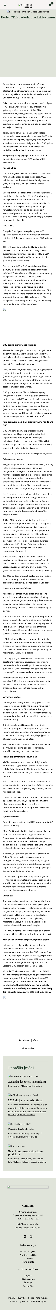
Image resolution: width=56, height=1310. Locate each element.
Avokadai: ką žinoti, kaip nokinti (27, 1081)
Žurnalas (28, 1282)
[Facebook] (25, 1236)
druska (11, 1136)
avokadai (37, 1086)
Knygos (28, 1275)
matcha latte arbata (36, 1111)
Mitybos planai (28, 1279)
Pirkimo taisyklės (28, 1251)
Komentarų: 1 (14, 1086)
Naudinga (27, 1086)
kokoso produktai (39, 1162)
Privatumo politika (28, 1255)
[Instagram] (31, 1236)
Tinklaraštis (28, 1286)
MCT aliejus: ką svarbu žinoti (25, 1100)
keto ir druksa (30, 1136)
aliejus (22, 1108)
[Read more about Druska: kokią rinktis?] (19, 1123)
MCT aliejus (13, 1114)
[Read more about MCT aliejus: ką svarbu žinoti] (23, 1095)
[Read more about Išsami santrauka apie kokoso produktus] (16, 1146)
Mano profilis (28, 1261)
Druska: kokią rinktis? (21, 1129)
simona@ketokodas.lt (33, 1215)
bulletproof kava (34, 1108)
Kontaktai (28, 1258)
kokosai (17, 1162)
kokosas (26, 1162)
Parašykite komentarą (18, 1104)
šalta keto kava (27, 1114)
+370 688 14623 (31, 1218)
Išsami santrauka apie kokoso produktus (25, 1153)
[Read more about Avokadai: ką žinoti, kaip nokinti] (24, 1076)
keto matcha (20, 1111)
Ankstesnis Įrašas (28, 1040)
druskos (19, 1136)
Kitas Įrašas (28, 1048)
